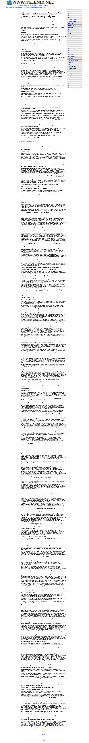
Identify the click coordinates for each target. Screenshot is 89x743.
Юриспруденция (71, 85)
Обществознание (71, 48)
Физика (69, 72)
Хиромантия (70, 77)
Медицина (70, 44)
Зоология (70, 31)
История (69, 33)
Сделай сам (70, 62)
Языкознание (70, 87)
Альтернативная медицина (73, 9)
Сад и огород (70, 58)
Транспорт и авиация (72, 68)
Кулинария (70, 37)
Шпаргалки (70, 81)
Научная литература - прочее (74, 46)
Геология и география (72, 19)
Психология (70, 54)
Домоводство (70, 27)
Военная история (71, 17)
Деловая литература (72, 23)
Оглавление (43, 734)
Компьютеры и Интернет (73, 35)
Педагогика (70, 50)
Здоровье (70, 29)
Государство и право (72, 21)
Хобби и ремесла (71, 79)
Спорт (69, 64)
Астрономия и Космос (72, 11)
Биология (70, 13)
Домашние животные (72, 25)
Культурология (71, 39)
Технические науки (72, 66)
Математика (70, 42)
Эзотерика (70, 83)
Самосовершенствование (73, 60)
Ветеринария (70, 15)
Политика (70, 52)
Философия (70, 74)
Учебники (70, 70)
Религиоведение (71, 56)
